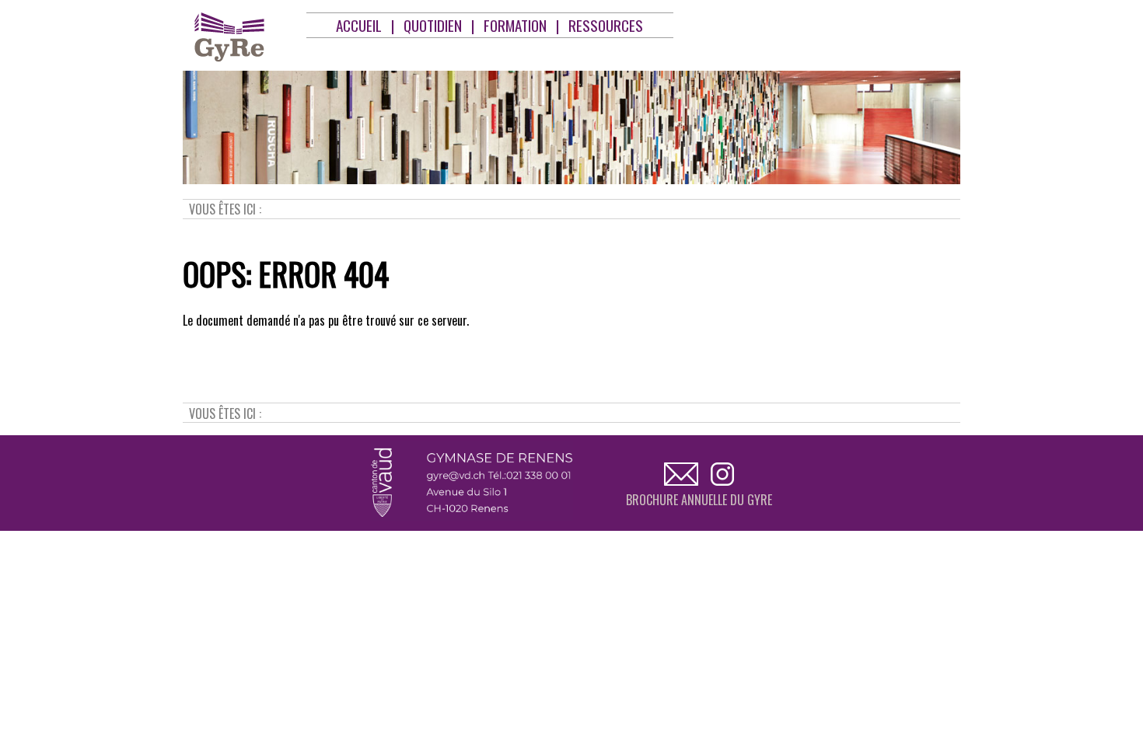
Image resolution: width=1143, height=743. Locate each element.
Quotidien (433, 25)
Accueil (359, 25)
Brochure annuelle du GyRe (699, 499)
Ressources (605, 25)
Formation (515, 25)
